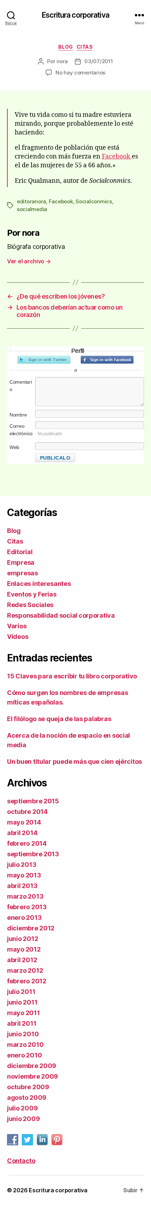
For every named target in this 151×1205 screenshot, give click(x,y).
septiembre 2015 (33, 801)
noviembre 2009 (32, 1076)
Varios (16, 626)
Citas (85, 47)
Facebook (117, 156)
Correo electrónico (21, 429)
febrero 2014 (27, 843)
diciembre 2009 (31, 1065)
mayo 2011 (23, 1013)
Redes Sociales (30, 605)
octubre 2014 (27, 811)
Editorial (20, 552)
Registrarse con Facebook (107, 360)
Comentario (20, 385)
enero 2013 (24, 917)
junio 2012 (22, 938)
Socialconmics (94, 201)
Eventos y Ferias (32, 594)
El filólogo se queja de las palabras (59, 719)
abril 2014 (22, 833)
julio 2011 (21, 991)
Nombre (18, 415)
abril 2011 (21, 1023)
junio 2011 (22, 1002)
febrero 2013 (27, 907)
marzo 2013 (25, 896)
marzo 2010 (25, 1044)
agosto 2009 (26, 1097)
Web (14, 447)
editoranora (31, 201)
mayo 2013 (24, 875)
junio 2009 (23, 1118)
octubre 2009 (28, 1087)
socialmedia (32, 209)
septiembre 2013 (33, 854)
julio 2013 (21, 864)
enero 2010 (24, 1055)
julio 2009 (22, 1108)
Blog (65, 47)
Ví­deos (17, 636)
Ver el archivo (29, 261)
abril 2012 (22, 960)
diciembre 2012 (30, 928)
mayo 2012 (24, 949)
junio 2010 (23, 1034)
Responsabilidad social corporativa (61, 615)
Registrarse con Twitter (44, 360)
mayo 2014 (24, 822)
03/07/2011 (98, 61)
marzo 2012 (25, 970)
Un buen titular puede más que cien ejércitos (74, 761)
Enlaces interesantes (39, 583)
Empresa (20, 562)
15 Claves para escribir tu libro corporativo (72, 676)
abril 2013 (22, 885)
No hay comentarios (80, 72)
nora (62, 61)
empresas (22, 573)
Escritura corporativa (75, 15)
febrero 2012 (26, 981)
